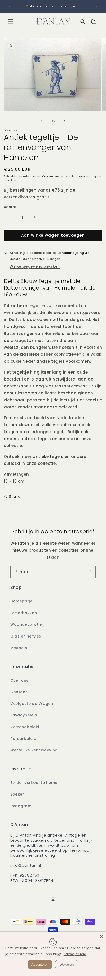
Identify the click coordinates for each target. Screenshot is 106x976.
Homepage (21, 601)
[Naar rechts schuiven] (64, 121)
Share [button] (15, 496)
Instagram (20, 805)
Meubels (18, 647)
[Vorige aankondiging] (9, 6)
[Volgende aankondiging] (96, 6)
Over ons (19, 680)
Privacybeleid (23, 715)
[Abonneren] (89, 572)
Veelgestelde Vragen (31, 703)
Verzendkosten (53, 176)
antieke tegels (49, 456)
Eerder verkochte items (33, 782)
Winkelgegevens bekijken (35, 266)
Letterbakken (23, 612)
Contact (18, 691)
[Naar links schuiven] (41, 121)
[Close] (101, 936)
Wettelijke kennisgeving (34, 750)
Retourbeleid (23, 738)
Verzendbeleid (24, 727)
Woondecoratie (26, 624)
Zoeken (17, 794)
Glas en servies (25, 636)
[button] (10, 21)
